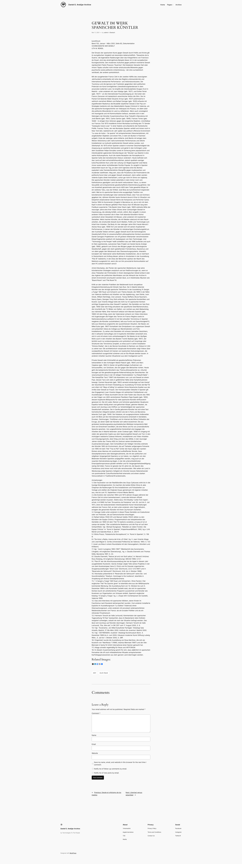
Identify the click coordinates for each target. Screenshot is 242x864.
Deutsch (112, 32)
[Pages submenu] (172, 4)
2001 (94, 673)
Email (94, 744)
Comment (96, 713)
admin (106, 32)
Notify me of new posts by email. (106, 773)
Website (95, 753)
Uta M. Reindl (104, 673)
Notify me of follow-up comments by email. (110, 769)
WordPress (73, 853)
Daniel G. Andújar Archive (79, 4)
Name (94, 735)
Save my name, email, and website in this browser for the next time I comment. (120, 763)
